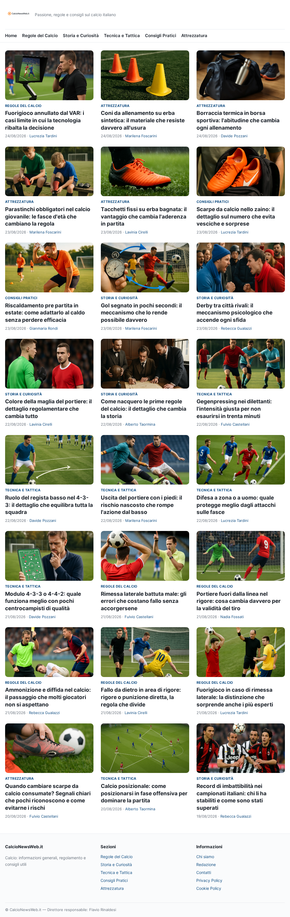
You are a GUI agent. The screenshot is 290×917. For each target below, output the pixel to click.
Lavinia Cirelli (136, 232)
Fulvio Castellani (235, 424)
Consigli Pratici (160, 35)
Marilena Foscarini (141, 136)
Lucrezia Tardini (43, 136)
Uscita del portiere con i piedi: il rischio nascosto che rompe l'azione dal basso (141, 504)
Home (11, 35)
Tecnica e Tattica (122, 35)
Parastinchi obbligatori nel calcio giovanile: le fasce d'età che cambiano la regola (47, 216)
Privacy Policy (209, 880)
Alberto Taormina (140, 424)
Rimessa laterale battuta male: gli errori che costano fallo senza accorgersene (143, 601)
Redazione (206, 864)
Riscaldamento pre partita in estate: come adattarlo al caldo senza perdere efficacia (45, 312)
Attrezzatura (194, 35)
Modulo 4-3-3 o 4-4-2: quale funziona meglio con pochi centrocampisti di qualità (43, 601)
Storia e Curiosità (81, 35)
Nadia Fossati (232, 616)
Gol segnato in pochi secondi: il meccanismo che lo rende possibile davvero (141, 312)
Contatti (203, 872)
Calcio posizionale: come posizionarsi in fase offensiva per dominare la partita (144, 793)
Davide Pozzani (234, 136)
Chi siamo (205, 856)
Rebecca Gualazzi (236, 328)
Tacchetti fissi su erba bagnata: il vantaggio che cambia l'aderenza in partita (144, 216)
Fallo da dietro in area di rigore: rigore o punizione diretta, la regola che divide (141, 697)
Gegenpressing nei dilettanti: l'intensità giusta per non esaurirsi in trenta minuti (234, 408)
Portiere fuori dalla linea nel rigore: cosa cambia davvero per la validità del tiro (239, 601)
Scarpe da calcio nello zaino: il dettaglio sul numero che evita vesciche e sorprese (236, 216)
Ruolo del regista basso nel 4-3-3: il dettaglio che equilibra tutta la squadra (49, 504)
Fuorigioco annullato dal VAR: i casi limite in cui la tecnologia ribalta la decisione (44, 120)
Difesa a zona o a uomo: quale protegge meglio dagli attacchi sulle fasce (236, 504)
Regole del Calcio (40, 35)
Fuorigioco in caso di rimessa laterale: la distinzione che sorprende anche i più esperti (235, 697)
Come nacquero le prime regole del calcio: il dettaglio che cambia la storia (143, 408)
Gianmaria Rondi (43, 328)
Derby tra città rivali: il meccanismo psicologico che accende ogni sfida (234, 312)
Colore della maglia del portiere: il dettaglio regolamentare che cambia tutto (48, 408)
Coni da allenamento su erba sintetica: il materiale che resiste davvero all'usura (143, 120)
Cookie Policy (208, 888)
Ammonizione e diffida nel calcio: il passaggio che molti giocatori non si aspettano (48, 697)
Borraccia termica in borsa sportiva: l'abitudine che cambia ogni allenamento (238, 120)
